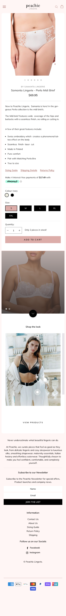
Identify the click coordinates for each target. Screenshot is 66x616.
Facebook (34, 547)
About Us (33, 523)
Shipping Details (29, 170)
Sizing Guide (11, 170)
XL (54, 208)
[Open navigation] (4, 6)
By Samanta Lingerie (33, 87)
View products (33, 422)
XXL (11, 215)
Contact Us (33, 519)
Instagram (34, 552)
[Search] (56, 6)
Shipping (33, 535)
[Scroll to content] (33, 313)
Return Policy (33, 531)
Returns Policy (47, 170)
